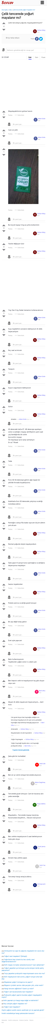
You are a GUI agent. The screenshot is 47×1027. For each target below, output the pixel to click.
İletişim (31, 1020)
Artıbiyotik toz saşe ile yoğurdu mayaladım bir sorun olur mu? (23, 952)
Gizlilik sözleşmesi (13, 1020)
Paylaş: (10, 115)
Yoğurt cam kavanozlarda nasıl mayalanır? (18, 992)
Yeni (36, 57)
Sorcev (15, 3)
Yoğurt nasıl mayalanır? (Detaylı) (15, 956)
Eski (30, 57)
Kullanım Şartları (23, 1020)
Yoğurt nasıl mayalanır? (12, 1007)
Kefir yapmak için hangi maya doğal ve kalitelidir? (20, 1000)
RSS (3, 1023)
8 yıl (38, 32)
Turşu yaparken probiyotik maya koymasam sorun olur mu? (24, 973)
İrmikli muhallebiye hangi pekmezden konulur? (18, 1013)
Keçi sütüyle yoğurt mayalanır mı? (15, 1003)
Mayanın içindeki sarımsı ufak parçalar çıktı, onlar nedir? (23, 985)
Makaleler (4, 1020)
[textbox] (25, 50)
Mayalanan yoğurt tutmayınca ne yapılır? (18, 982)
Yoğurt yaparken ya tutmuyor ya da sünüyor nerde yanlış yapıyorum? (23, 969)
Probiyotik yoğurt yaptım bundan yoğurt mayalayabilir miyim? (22, 996)
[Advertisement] (23, 85)
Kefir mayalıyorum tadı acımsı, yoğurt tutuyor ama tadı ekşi (22, 978)
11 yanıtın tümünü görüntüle (21, 750)
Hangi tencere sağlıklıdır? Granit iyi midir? (19, 988)
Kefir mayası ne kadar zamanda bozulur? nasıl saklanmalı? (24, 965)
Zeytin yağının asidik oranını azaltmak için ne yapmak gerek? (23, 1010)
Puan (43, 57)
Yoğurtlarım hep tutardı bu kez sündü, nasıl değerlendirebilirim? (18, 960)
